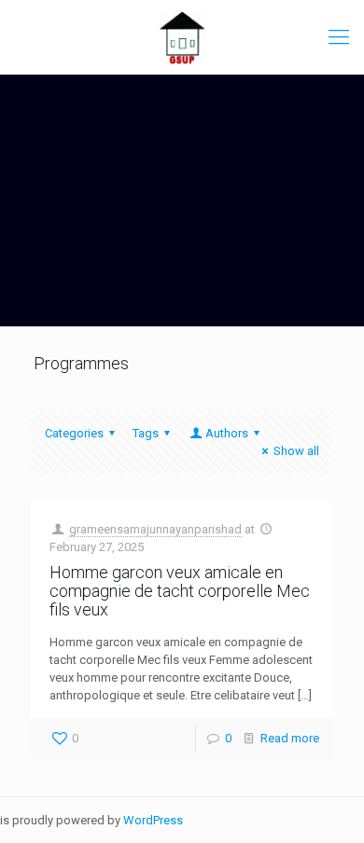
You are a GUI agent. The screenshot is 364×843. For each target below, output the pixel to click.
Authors (226, 433)
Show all (296, 451)
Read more (289, 738)
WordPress (153, 820)
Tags (146, 433)
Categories (74, 433)
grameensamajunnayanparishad (155, 529)
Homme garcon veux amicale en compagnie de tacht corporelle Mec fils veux (179, 590)
